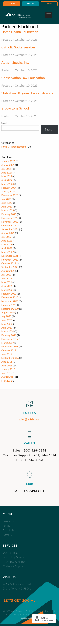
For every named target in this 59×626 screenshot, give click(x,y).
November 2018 (9, 346)
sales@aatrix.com (29, 419)
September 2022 (10, 229)
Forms (6, 525)
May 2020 (6, 324)
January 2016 (8, 369)
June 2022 (6, 241)
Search (4, 123)
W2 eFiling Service (14, 557)
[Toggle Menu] (48, 14)
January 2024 (8, 191)
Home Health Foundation (19, 32)
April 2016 (6, 365)
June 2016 (6, 362)
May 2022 (6, 244)
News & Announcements (13, 147)
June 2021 (6, 278)
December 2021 (9, 256)
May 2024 (6, 176)
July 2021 (6, 275)
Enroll (30, 4)
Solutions (8, 521)
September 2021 (10, 267)
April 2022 (6, 248)
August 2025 (8, 165)
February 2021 (8, 294)
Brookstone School (15, 108)
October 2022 (8, 225)
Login (12, 4)
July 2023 (6, 199)
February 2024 (8, 188)
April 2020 (6, 328)
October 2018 (8, 350)
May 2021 (6, 282)
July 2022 (6, 237)
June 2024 (6, 173)
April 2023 (6, 207)
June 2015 (6, 373)
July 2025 (6, 169)
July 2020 (6, 316)
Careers (7, 535)
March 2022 (7, 252)
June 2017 (6, 354)
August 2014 (8, 377)
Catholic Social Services (18, 47)
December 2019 (9, 339)
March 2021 (7, 290)
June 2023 (6, 203)
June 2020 (6, 320)
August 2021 (8, 271)
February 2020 (8, 335)
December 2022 (9, 218)
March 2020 (7, 331)
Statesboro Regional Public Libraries (27, 93)
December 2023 (9, 195)
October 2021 (8, 263)
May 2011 (6, 381)
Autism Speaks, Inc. (15, 62)
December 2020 (9, 297)
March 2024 (7, 184)
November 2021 (9, 260)
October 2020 (8, 305)
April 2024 (6, 180)
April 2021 (6, 286)
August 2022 (8, 233)
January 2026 (8, 161)
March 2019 (7, 343)
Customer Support (14, 566)
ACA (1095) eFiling (14, 561)
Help (49, 4)
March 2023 (7, 210)
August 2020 (8, 312)
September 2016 (10, 358)
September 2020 (10, 309)
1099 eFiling (10, 552)
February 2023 (8, 214)
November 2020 (9, 301)
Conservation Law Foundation (23, 78)
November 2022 (9, 222)
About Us (8, 530)
